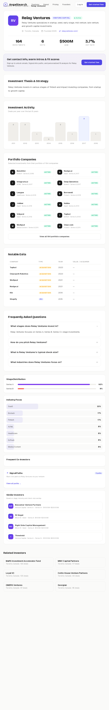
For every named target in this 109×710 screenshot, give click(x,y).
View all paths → (13, 483)
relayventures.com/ (70, 31)
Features (35, 4)
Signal (46, 4)
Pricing (55, 4)
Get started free (96, 4)
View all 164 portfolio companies (54, 236)
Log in (80, 4)
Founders (66, 4)
